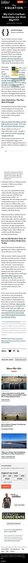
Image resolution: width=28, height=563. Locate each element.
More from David (20, 359)
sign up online (12, 531)
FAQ (23, 549)
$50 (9, 476)
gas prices (23, 340)
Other (19, 479)
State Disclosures (15, 549)
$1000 (7, 479)
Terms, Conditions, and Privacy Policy (12, 540)
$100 (16, 476)
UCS (13, 468)
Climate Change (11, 338)
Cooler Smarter (16, 340)
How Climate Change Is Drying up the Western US (13, 425)
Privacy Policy (5, 549)
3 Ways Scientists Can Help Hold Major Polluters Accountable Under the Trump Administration (14, 394)
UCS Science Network (7, 428)
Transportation (19, 338)
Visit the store (19, 505)
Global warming (5, 342)
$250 (22, 476)
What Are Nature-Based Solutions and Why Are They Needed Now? (13, 453)
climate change (8, 340)
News (2, 551)
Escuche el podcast (13, 523)
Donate (20, 2)
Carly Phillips (5, 399)
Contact (12, 551)
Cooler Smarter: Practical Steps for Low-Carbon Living (12, 59)
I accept (3, 561)
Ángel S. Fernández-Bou (8, 456)
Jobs (7, 551)
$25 (4, 476)
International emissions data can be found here (12, 321)
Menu (25, 1)
